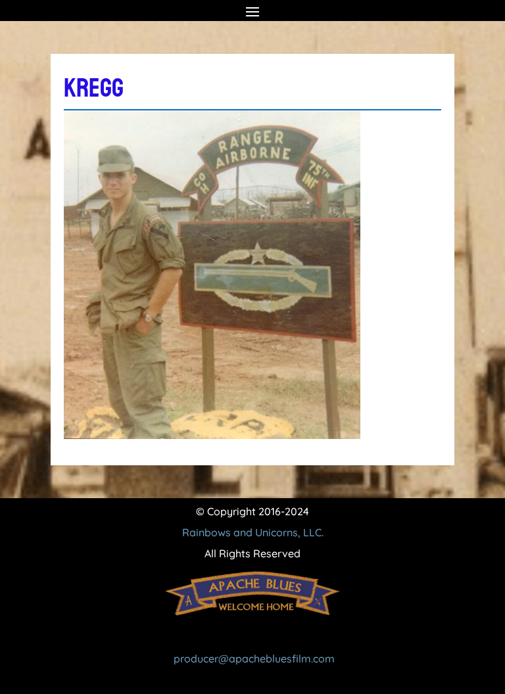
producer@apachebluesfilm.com (254, 658)
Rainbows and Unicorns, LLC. (253, 532)
